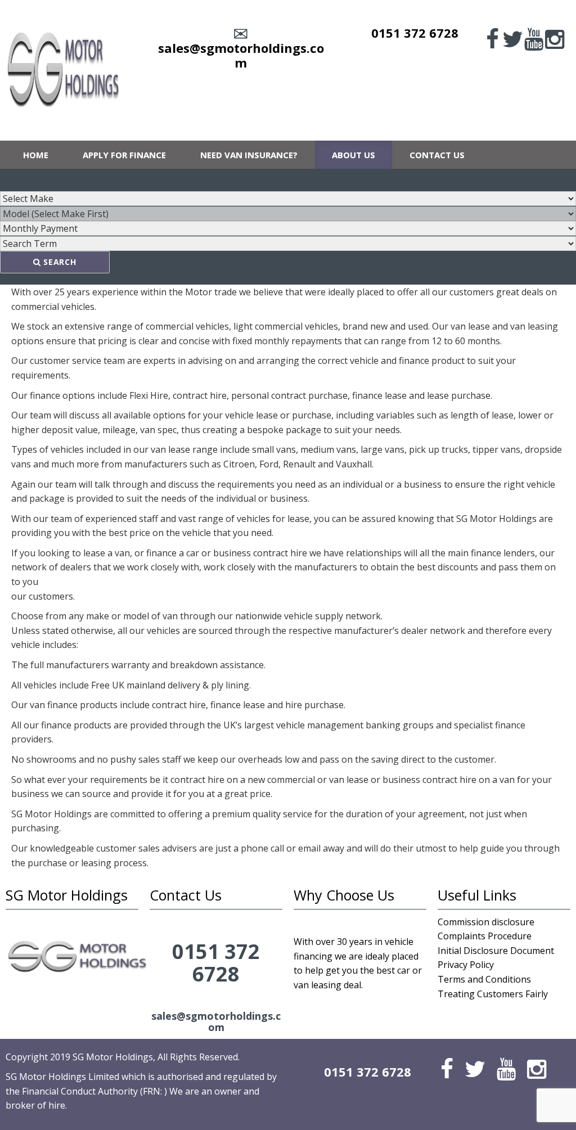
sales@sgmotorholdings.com (241, 55)
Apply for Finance (124, 154)
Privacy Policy (466, 964)
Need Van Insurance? (249, 154)
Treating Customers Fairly (493, 994)
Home (35, 154)
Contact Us (437, 154)
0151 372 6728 (414, 32)
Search (58, 261)
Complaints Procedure (485, 936)
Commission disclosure (486, 922)
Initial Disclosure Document (496, 950)
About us (353, 154)
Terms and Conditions (484, 979)
